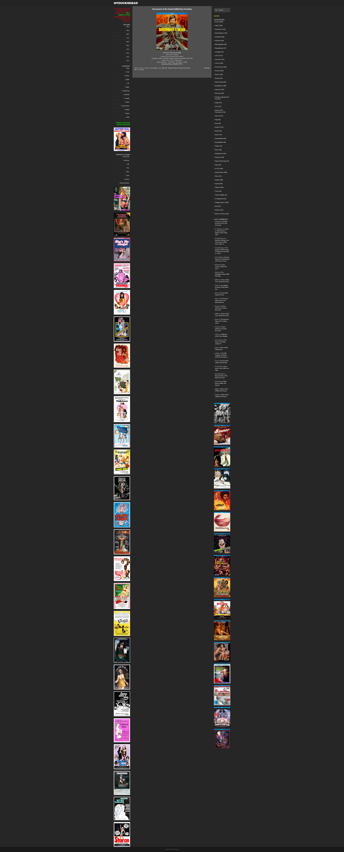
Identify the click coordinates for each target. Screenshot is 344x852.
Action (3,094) (219, 21)
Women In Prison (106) (222, 213)
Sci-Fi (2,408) (219, 168)
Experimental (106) (220, 82)
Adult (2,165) (218, 25)
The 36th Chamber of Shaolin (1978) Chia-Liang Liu (221, 355)
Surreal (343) (219, 183)
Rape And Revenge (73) (222, 161)
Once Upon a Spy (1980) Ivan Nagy (222, 368)
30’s (128, 53)
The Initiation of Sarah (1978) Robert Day (221, 287)
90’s (128, 30)
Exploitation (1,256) (220, 85)
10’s (128, 60)
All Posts (126, 160)
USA (135, 69)
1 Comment (141, 69)
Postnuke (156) (219, 157)
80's (166, 68)
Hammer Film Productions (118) (220, 111)
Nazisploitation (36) (220, 138)
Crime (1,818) (219, 63)
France (127, 75)
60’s (128, 41)
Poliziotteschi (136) (220, 153)
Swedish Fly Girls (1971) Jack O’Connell (221, 223)
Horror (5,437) (219, 116)
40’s (128, 49)
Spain (127, 79)
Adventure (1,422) (220, 29)
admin (217, 280)
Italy (128, 68)
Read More (207, 68)
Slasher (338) (219, 180)
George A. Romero (172, 68)
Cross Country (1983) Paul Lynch (221, 266)
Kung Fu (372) (219, 127)
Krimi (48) (218, 123)
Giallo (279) (218, 102)
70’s (128, 38)
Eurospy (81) (219, 78)
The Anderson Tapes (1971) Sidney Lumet (222, 321)
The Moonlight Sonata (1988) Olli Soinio (222, 274)
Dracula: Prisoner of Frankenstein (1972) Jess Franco (222, 259)
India (127, 117)
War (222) (218, 206)
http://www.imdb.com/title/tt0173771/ (172, 64)
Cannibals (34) (219, 52)
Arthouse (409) (219, 40)
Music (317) (218, 134)
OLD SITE (126, 156)
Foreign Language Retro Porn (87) (222, 98)
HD (179, 68)
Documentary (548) (220, 67)
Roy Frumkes (186, 68)
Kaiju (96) (218, 119)
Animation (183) (219, 37)
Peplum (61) (218, 146)
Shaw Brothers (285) (221, 172)
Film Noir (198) (219, 93)
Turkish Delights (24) (221, 195)
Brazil (127, 102)
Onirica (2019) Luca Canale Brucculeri (220, 308)
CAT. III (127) (219, 55)
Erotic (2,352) (219, 74)
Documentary (153, 68)
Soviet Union (125, 106)
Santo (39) (218, 165)
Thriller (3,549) (219, 187)
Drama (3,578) (219, 70)
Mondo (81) (218, 131)
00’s (128, 26)
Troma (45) (218, 191)
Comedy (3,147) (219, 59)
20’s (128, 57)
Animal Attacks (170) (221, 33)
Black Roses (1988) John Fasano (221, 383)
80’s (128, 34)
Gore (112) (218, 106)
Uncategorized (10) (220, 198)
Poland (127, 109)
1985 (163, 68)
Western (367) (219, 210)
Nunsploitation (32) (220, 142)
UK (128, 83)
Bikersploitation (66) (221, 44)
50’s (128, 45)
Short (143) (218, 176)
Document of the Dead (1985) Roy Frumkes (172, 9)
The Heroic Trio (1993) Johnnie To (220, 342)
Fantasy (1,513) (219, 89)
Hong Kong (126, 91)
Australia (126, 94)
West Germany (124, 183)
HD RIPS (216, 16)
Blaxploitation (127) (220, 48)
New (181, 68)
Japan (127, 87)
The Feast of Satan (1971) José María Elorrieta (221, 300)
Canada (127, 98)
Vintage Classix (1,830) (222, 202)
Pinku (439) (218, 149)
